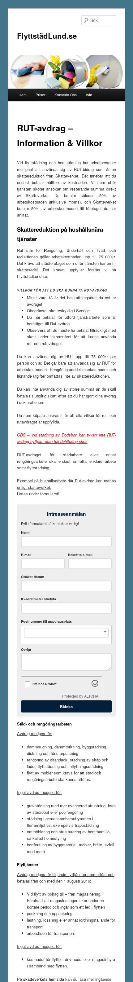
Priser (40, 94)
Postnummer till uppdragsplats (46, 621)
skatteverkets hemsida (43, 979)
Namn (26, 532)
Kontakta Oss (65, 94)
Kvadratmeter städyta (38, 599)
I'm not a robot (44, 684)
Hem (23, 94)
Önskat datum (32, 576)
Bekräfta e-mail (80, 554)
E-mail (26, 554)
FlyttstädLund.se (47, 35)
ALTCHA (91, 696)
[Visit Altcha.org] (95, 685)
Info (89, 95)
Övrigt (26, 649)
